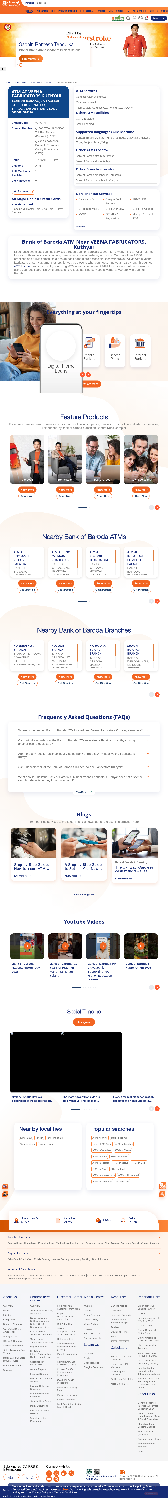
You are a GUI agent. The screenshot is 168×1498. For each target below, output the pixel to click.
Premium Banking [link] (67, 11)
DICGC (95, 1478)
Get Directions (21, 191)
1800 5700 (43, 128)
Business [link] (41, 3)
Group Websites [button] (11, 1477)
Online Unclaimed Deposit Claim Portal (148, 1339)
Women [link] (101, 11)
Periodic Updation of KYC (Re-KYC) (148, 1319)
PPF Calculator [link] (78, 1275)
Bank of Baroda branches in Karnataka (98, 175)
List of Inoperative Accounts (147, 1347)
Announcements (92, 1338)
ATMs (87, 1358)
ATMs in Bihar (99, 1169)
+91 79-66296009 (48, 141)
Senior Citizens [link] (117, 11)
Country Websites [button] (30, 1477)
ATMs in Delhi (139, 1162)
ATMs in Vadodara (101, 1150)
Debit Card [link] (13, 1259)
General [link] (29, 11)
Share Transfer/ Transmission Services (41, 1340)
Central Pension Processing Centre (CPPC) (66, 1346)
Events (87, 1310)
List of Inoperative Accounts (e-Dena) (147, 1354)
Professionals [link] (87, 11)
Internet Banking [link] (60, 1259)
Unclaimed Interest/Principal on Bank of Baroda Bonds (41, 1354)
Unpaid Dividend (38, 1346)
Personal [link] (29, 3)
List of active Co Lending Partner (146, 1307)
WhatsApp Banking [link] (80, 1259)
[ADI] (5, 1194)
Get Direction (27, 589)
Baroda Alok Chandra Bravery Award (14, 1359)
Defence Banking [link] (137, 11)
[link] (117, 18)
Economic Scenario (121, 1315)
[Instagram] (56, 1473)
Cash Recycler (91, 1362)
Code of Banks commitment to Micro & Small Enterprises (149, 1416)
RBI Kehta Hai (64, 1324)
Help (140, 1451)
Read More (81, 226)
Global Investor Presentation (38, 1419)
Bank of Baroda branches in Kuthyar (97, 180)
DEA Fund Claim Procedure (65, 1381)
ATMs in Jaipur (120, 1162)
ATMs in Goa (122, 1181)
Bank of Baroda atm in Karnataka (95, 156)
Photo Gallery (91, 1319)
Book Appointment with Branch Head (69, 1405)
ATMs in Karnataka (102, 1181)
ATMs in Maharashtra (103, 1175)
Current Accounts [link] (150, 1243)
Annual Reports (38, 1369)
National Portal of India (149, 1439)
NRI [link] (53, 11)
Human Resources (13, 1365)
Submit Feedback (66, 1399)
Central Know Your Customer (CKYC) (66, 1363)
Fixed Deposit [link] (112, 1243)
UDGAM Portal (145, 1325)
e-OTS (141, 1313)
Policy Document (39, 1405)
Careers (7, 1370)
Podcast (88, 1329)
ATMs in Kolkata (100, 1162)
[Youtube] (49, 1479)
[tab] (84, 1237)
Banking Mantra (119, 1306)
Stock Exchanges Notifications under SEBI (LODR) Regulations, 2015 (40, 1322)
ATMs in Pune (99, 1156)
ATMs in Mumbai (124, 1144)
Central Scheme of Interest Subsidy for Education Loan (148, 1405)
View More (81, 792)
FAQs (114, 1336)
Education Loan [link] (46, 1243)
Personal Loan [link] (14, 1243)
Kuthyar (47, 83)
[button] (128, 18)
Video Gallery (91, 1324)
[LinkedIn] (64, 1473)
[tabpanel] (84, 44)
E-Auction (116, 1310)
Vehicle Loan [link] (63, 1243)
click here (63, 1489)
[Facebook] (49, 1473)
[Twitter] (71, 1473)
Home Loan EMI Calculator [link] (54, 1275)
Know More (29, 58)
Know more (27, 489)
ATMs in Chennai (119, 1156)
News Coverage (92, 1315)
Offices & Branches (13, 1341)
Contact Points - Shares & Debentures (41, 1333)
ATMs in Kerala (118, 1169)
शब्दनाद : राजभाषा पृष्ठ (120, 1341)
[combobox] (163, 1186)
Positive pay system (67, 1395)
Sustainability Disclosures (37, 1363)
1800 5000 (58, 128)
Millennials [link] (42, 11)
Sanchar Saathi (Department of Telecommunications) (149, 1371)
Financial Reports (39, 1374)
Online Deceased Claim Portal (147, 1331)
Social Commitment (13, 1345)
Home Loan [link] (30, 1243)
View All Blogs (82, 894)
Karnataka (35, 83)
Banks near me (119, 1137)
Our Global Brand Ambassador (12, 1330)
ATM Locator (20, 83)
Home (7, 83)
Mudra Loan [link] (77, 1243)
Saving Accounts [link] (94, 1243)
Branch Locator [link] (100, 1259)
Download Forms (120, 1331)
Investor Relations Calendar (39, 1395)
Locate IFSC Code (102, 1144)
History (6, 1310)
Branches (89, 1353)
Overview (8, 1306)
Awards (88, 1306)
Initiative (7, 1315)
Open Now (141, 496)
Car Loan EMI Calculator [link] (100, 1275)
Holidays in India (65, 1339)
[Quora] (56, 1479)
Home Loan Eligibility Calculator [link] (25, 1278)
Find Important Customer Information (68, 1307)
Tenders (115, 1327)
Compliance (9, 1319)
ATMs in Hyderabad (128, 1175)
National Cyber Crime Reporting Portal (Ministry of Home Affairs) (149, 1383)
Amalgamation (10, 1336)
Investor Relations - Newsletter (40, 1387)
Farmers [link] (153, 11)
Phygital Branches (93, 1367)
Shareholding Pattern (41, 1401)
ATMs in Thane (123, 1150)
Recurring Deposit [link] (130, 1243)
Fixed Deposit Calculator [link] (127, 1275)
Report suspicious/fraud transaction (65, 1316)
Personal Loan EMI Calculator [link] (22, 1275)
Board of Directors (12, 1324)
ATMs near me (100, 1137)
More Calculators (120, 1383)
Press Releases (92, 1333)
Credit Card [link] (26, 1259)
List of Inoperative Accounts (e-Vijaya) (148, 1362)
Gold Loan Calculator (122, 1379)
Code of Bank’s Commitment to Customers (65, 1372)
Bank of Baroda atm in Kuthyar (93, 161)
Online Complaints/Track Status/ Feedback (66, 1331)
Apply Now (27, 496)
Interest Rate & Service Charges (119, 1321)
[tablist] (84, 1256)
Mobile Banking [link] (42, 1259)
